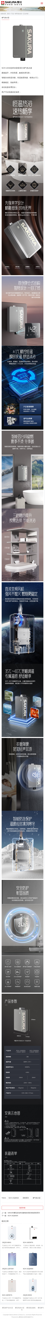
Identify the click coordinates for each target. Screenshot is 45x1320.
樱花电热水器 (19, 1308)
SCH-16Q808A (28, 1269)
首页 (8, 13)
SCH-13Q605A (14, 1198)
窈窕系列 (26, 1198)
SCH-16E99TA (28, 1242)
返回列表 (22, 1208)
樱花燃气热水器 (7, 1308)
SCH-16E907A (7, 1295)
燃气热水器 (18, 13)
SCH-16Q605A (13, 1216)
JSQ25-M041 (6, 1242)
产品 (12, 13)
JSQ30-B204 (27, 1295)
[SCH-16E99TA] (33, 1233)
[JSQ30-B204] (33, 1285)
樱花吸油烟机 (31, 1308)
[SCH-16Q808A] (33, 1259)
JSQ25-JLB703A (8, 1269)
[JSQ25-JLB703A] (12, 1259)
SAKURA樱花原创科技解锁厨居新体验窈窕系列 (24, 1213)
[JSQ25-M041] (12, 1233)
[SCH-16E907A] (12, 1285)
